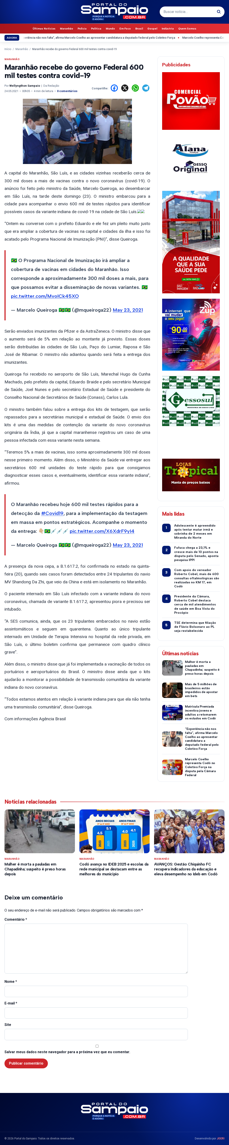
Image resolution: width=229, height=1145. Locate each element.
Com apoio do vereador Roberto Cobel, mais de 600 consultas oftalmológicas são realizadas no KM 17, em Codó (196, 578)
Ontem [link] (12, 223)
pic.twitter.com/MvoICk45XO (45, 296)
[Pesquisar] (219, 12)
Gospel (152, 28)
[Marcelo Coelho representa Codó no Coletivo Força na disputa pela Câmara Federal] (172, 767)
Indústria (168, 28)
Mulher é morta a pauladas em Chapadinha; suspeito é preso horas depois (202, 668)
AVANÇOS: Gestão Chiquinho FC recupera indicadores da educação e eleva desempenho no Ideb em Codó (185, 869)
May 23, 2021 (128, 310)
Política (96, 28)
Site (7, 1025)
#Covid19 (52, 513)
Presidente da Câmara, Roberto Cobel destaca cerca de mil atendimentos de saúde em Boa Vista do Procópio (195, 605)
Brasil (139, 28)
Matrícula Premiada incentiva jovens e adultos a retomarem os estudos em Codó (200, 712)
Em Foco (125, 28)
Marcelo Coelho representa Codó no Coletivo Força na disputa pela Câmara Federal (200, 767)
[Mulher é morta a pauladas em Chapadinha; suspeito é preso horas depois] (172, 668)
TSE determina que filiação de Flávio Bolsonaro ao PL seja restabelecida (195, 627)
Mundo (110, 28)
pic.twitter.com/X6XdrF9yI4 (102, 531)
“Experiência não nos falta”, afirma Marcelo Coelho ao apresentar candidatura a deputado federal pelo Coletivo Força (202, 739)
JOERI (221, 1138)
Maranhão (66, 28)
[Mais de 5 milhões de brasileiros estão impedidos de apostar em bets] (172, 690)
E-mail (10, 1003)
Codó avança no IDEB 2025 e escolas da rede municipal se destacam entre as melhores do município (113, 869)
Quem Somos (187, 28)
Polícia (82, 28)
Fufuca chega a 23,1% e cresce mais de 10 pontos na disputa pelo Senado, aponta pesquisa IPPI (196, 554)
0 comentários (67, 91)
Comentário (15, 919)
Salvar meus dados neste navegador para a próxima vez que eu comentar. (67, 1052)
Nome (10, 981)
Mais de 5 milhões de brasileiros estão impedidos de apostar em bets (201, 690)
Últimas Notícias (44, 28)
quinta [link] (143, 566)
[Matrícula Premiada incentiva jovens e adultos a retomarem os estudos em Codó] (172, 712)
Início (7, 49)
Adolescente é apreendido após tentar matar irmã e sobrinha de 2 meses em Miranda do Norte (195, 532)
